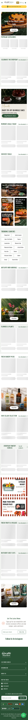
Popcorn (19, 239)
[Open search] (23, 3)
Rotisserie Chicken (8, 255)
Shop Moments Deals (10, 116)
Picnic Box (6, 251)
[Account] (21, 2)
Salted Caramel (18, 235)
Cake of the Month (8, 239)
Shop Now (14, 30)
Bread (5, 259)
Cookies (18, 255)
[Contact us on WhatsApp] (23, 715)
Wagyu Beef (7, 235)
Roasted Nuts (15, 259)
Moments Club (18, 243)
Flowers (15, 251)
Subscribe (21, 632)
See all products (22, 60)
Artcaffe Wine (20, 247)
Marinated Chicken (8, 247)
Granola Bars (7, 243)
